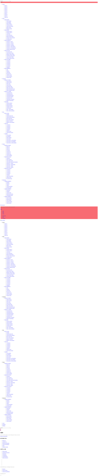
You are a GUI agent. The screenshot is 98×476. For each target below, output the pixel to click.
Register (4, 424)
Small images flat (10, 115)
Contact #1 (9, 151)
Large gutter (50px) (10, 56)
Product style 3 (9, 32)
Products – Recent (10, 42)
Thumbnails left (9, 92)
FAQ (3, 217)
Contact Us (4, 441)
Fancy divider (9, 200)
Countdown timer (10, 195)
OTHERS (5, 133)
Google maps (9, 187)
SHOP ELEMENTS (7, 40)
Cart (7, 69)
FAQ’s (3, 445)
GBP (3, 212)
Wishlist (3, 425)
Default (8, 114)
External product (10, 105)
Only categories (9, 35)
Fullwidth (8, 67)
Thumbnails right (10, 94)
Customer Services (5, 452)
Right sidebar (9, 23)
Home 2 (5, 6)
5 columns (8, 64)
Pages (3, 144)
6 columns (8, 65)
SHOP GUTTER (7, 50)
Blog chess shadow (10, 119)
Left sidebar (9, 22)
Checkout (8, 72)
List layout (8, 33)
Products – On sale (10, 44)
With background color (11, 88)
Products (4, 78)
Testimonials (9, 192)
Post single (9, 138)
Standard (8, 158)
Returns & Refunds (5, 443)
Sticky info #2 (9, 82)
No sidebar (9, 136)
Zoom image (9, 85)
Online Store (4, 451)
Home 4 (5, 9)
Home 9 (5, 15)
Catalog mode (9, 74)
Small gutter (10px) (10, 53)
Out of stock (9, 108)
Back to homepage (3, 436)
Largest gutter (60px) (10, 58)
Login (3, 423)
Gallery (8, 185)
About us (8, 146)
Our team (8, 150)
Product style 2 (9, 31)
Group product (9, 104)
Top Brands (4, 455)
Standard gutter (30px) (11, 55)
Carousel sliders (9, 186)
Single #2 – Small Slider (11, 164)
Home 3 (5, 8)
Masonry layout (9, 28)
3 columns (8, 127)
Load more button (10, 26)
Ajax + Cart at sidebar (10, 110)
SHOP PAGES (6, 19)
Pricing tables (9, 197)
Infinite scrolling (9, 24)
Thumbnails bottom (10, 95)
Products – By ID (10, 41)
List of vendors (9, 76)
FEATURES (6, 101)
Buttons (8, 182)
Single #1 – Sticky (10, 163)
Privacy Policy (4, 470)
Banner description (10, 36)
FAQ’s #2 (8, 149)
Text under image (10, 160)
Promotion (4, 453)
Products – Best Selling (11, 46)
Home (3, 4)
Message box (9, 199)
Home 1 (5, 5)
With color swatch (10, 87)
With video (8, 83)
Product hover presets (11, 37)
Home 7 (5, 13)
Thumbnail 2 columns (10, 99)
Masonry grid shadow (10, 122)
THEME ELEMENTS (7, 181)
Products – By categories (11, 47)
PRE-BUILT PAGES (7, 145)
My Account (2, 205)
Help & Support (5, 457)
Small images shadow (10, 117)
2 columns (8, 60)
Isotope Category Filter (11, 49)
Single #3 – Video (10, 165)
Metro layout (9, 27)
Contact (3, 218)
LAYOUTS (6, 123)
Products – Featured (10, 45)
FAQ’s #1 (8, 147)
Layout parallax (9, 155)
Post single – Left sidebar (11, 140)
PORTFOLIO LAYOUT (8, 168)
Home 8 (5, 14)
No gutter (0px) (9, 51)
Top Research (5, 456)
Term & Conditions (5, 444)
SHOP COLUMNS (7, 59)
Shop (3, 18)
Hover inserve (9, 159)
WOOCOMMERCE (7, 68)
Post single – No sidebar (11, 141)
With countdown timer (10, 90)
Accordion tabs (9, 86)
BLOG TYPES (6, 113)
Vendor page (9, 77)
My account (9, 73)
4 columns (8, 63)
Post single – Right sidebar (11, 142)
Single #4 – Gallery (10, 167)
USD (3, 213)
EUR (3, 211)
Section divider (9, 201)
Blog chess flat (9, 118)
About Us (4, 215)
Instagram (8, 190)
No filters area (9, 38)
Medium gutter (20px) (10, 54)
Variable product (10, 106)
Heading (8, 191)
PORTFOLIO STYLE (7, 156)
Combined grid (9, 97)
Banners (8, 183)
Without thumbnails (10, 100)
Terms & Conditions (6, 471)
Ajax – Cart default (10, 109)
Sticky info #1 (9, 81)
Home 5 (5, 10)
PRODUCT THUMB (7, 91)
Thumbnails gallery (10, 96)
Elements (4, 179)
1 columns (8, 124)
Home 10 (6, 17)
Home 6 (5, 12)
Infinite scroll (9, 131)
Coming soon (9, 154)
